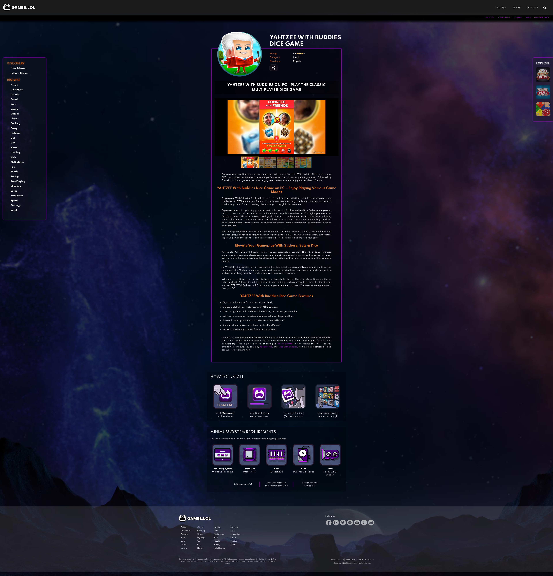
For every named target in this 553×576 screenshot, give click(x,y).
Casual (518, 18)
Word (14, 210)
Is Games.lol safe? (243, 484)
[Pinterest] (364, 523)
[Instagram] (336, 523)
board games (285, 344)
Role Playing (18, 181)
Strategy (16, 205)
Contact (532, 7)
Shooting (16, 186)
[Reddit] (371, 523)
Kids (528, 18)
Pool (13, 167)
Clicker (14, 119)
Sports (14, 200)
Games (500, 7)
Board (14, 99)
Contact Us (369, 559)
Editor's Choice (19, 73)
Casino (15, 109)
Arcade (15, 94)
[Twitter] (343, 523)
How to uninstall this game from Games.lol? (276, 484)
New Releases (18, 68)
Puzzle (14, 171)
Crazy (14, 128)
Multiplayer (541, 18)
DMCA (360, 559)
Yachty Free (266, 347)
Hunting (15, 152)
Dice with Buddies (288, 347)
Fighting (15, 133)
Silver (14, 191)
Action (489, 18)
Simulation (17, 196)
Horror (14, 147)
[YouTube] (350, 523)
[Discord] (357, 523)
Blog (516, 7)
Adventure (503, 18)
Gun (13, 143)
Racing (15, 176)
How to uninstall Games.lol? (310, 484)
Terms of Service (337, 559)
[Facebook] (328, 523)
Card (13, 104)
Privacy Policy (351, 559)
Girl (13, 138)
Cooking (15, 123)
